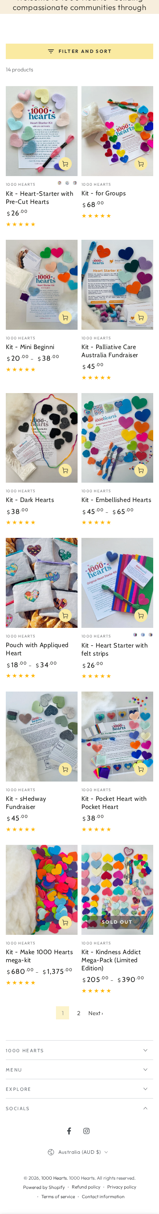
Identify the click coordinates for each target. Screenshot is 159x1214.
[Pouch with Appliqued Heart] (42, 583)
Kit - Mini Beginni (30, 347)
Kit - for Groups (103, 193)
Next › (95, 1013)
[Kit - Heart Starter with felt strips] (117, 583)
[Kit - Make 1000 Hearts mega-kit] (42, 890)
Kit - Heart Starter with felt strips (114, 649)
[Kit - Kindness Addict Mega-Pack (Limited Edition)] (117, 890)
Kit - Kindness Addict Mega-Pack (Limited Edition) (111, 960)
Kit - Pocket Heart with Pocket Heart (114, 802)
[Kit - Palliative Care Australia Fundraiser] (117, 285)
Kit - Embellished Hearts (116, 500)
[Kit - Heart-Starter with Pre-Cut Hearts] (42, 131)
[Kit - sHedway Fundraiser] (42, 737)
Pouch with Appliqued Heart (37, 649)
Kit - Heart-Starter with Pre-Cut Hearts (39, 197)
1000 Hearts (54, 1178)
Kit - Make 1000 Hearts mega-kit (39, 956)
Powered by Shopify (44, 1187)
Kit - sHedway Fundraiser (26, 802)
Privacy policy (121, 1187)
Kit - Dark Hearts (30, 500)
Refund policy (86, 1187)
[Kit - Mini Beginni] (42, 285)
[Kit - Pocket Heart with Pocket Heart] (117, 737)
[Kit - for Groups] (117, 131)
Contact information (103, 1196)
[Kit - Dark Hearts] (42, 438)
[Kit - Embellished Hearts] (117, 438)
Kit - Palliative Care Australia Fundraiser (109, 351)
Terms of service (58, 1196)
